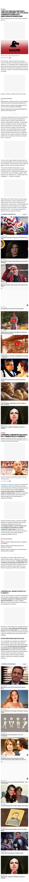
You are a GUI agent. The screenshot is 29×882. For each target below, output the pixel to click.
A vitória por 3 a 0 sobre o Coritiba (9, 484)
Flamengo (11, 61)
